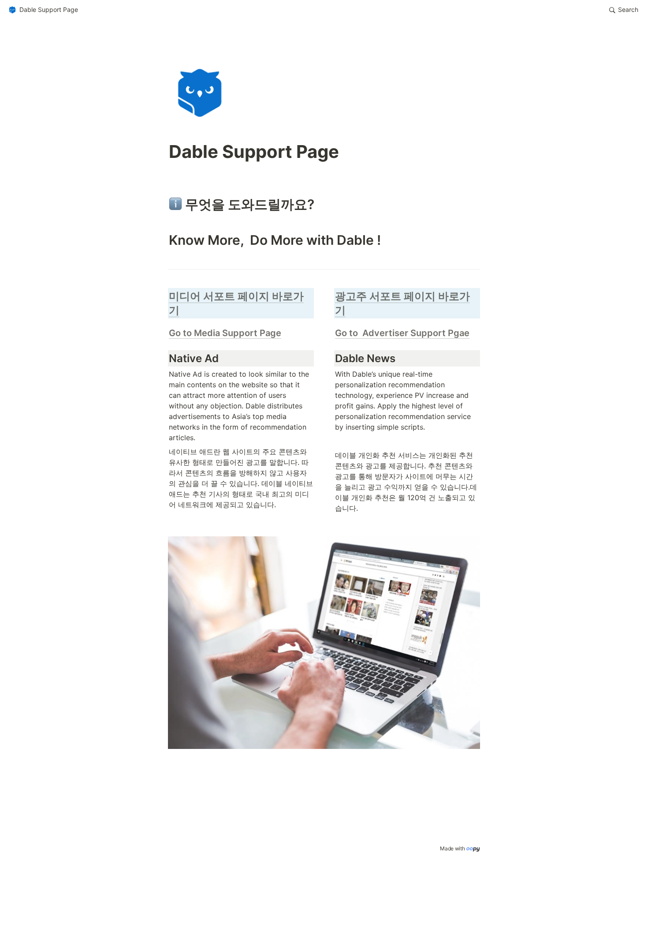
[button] (43, 10)
